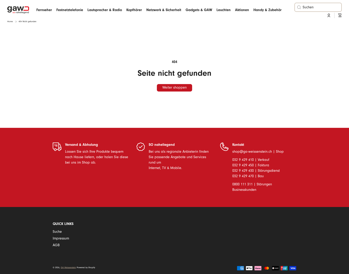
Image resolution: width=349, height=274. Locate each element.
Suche (57, 232)
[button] (340, 15)
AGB (56, 245)
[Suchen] (297, 7)
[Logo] (18, 10)
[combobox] (318, 7)
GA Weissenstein (68, 267)
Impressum (61, 238)
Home (10, 21)
